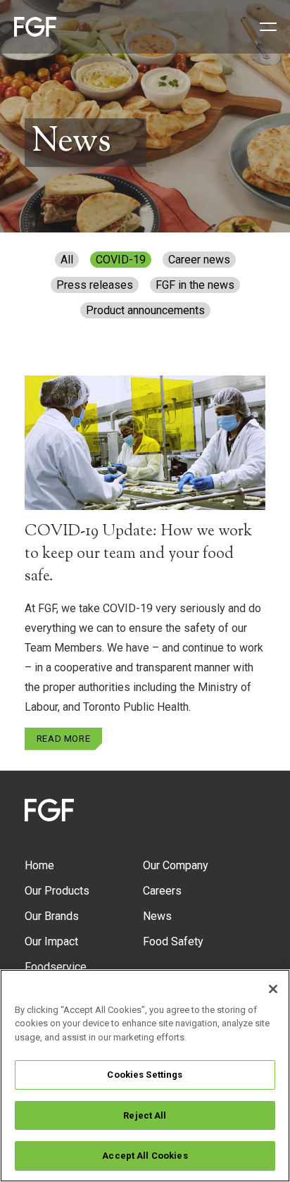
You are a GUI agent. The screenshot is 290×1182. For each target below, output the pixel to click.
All (67, 259)
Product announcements (145, 310)
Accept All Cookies (144, 1155)
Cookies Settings (144, 1074)
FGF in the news (195, 285)
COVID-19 (121, 259)
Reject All (144, 1115)
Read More (64, 738)
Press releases (94, 285)
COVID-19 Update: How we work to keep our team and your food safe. (138, 554)
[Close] (273, 988)
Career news (199, 259)
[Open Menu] (263, 27)
